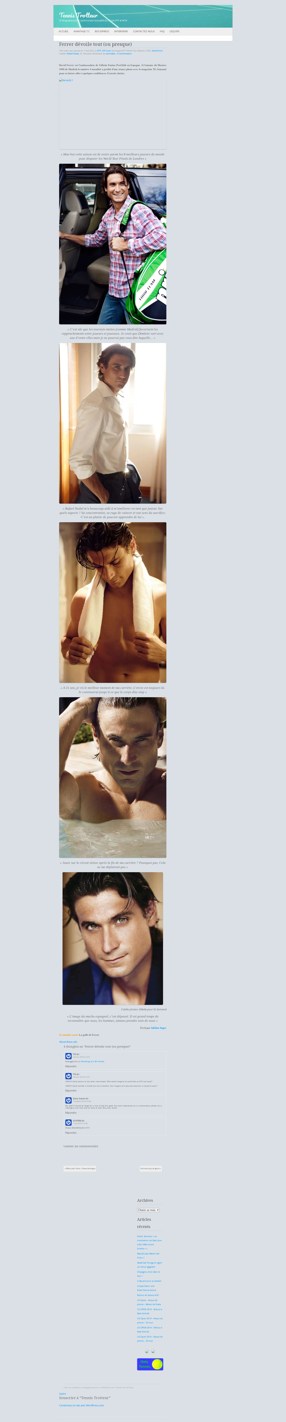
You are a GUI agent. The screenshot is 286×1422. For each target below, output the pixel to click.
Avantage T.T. (82, 31)
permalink (110, 53)
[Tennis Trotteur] (125, 16)
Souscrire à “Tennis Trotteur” (85, 1398)
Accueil (63, 31)
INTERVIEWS (121, 31)
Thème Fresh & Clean (124, 1388)
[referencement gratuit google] (154, 1354)
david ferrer (157, 51)
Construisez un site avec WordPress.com (81, 1405)
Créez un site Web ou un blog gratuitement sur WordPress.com (89, 1388)
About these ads (68, 1041)
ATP (99, 51)
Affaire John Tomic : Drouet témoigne (80, 1169)
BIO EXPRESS (102, 31)
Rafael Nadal (73, 53)
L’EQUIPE (174, 31)
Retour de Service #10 (148, 1295)
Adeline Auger (158, 1027)
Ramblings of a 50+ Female (92, 1061)
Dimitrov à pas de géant (150, 1169)
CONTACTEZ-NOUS (144, 31)
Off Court (106, 51)
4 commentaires (124, 53)
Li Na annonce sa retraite (149, 1281)
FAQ (162, 31)
